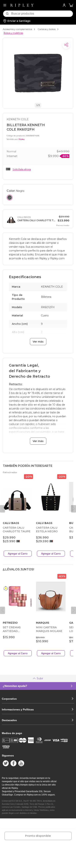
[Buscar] (7, 14)
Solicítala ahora (22, 169)
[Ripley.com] (22, 5)
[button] (71, 5)
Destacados (9, 720)
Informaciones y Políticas (18, 709)
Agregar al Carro (17, 553)
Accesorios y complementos (17, 29)
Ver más (38, 341)
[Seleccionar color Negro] (10, 197)
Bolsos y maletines (13, 32)
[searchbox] (42, 14)
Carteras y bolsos (47, 29)
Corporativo (9, 698)
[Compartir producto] (66, 45)
